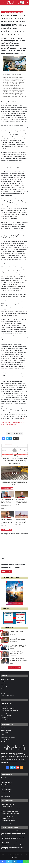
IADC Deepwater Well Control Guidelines (11, 809)
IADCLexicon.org (5, 732)
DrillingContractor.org (8, 855)
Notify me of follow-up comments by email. (13, 564)
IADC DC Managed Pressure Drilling (10, 831)
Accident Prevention (6, 777)
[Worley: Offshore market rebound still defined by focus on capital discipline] (5, 661)
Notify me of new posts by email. (10, 567)
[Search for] (27, 3)
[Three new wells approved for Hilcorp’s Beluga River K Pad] (5, 647)
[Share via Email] (14, 438)
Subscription (4, 794)
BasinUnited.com (5, 728)
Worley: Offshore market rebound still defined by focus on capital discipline (18, 660)
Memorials (3, 691)
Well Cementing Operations (8, 823)
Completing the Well (6, 703)
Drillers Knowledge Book (7, 804)
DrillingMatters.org (6, 730)
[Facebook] (3, 438)
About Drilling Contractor (7, 679)
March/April (12, 9)
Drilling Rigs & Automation (10, 12)
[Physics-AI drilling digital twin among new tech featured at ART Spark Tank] (7, 514)
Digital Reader (4, 688)
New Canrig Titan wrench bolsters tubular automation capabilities (21, 501)
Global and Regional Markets (8, 708)
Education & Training (6, 789)
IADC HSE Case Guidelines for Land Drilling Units (13, 845)
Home (3, 9)
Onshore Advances (6, 715)
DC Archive (4, 686)
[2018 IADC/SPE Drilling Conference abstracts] (5, 633)
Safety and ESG (4, 717)
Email (3, 558)
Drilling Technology (6, 784)
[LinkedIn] (10, 438)
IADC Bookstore (5, 734)
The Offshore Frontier (6, 720)
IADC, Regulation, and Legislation (9, 710)
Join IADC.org (4, 741)
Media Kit (3, 681)
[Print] (17, 438)
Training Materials (5, 796)
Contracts (3, 780)
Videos (3, 693)
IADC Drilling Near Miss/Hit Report (10, 813)
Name (3, 553)
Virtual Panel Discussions (7, 695)
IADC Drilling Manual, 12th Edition (9, 811)
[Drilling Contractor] (15, 2)
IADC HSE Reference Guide (7, 818)
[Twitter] (7, 438)
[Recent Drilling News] (14, 604)
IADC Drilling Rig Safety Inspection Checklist (12, 816)
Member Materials (5, 791)
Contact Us (3, 684)
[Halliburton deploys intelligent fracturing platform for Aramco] (21, 514)
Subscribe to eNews (14, 667)
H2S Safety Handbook (6, 806)
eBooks (3, 787)
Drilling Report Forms (6, 782)
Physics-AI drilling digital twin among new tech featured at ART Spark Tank (7, 522)
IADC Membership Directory (8, 737)
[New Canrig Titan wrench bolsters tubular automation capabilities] (21, 494)
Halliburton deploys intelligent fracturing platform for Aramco (20, 521)
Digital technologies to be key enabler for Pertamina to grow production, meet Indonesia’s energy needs (7, 503)
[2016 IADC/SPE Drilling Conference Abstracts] (5, 654)
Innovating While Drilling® (8, 713)
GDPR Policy (14, 857)
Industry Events (5, 739)
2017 (7, 9)
